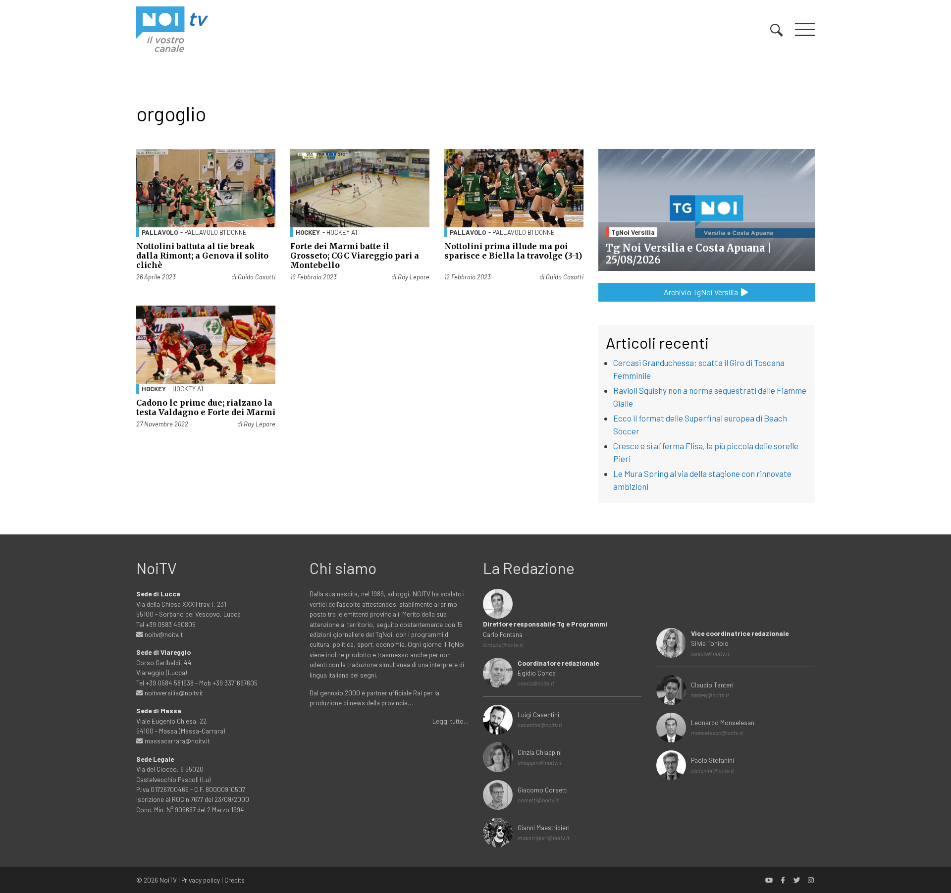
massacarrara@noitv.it (176, 740)
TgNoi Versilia (633, 232)
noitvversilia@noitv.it (173, 692)
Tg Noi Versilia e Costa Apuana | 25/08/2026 (688, 254)
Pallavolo (160, 232)
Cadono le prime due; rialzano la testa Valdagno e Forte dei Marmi (205, 407)
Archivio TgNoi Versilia (702, 292)
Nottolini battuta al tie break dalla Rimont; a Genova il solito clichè (202, 255)
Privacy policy (200, 880)
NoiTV (168, 880)
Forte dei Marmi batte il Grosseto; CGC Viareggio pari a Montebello (354, 255)
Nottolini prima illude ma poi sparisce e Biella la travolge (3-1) (513, 251)
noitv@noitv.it (163, 634)
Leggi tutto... (450, 721)
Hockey (308, 232)
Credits (234, 880)
